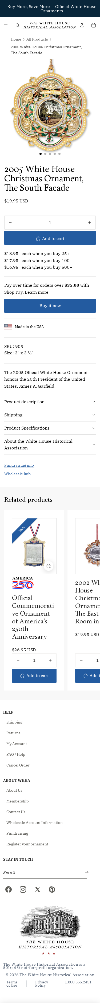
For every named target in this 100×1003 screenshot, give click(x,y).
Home (16, 39)
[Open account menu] (82, 25)
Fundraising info (19, 465)
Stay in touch (18, 859)
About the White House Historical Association (38, 444)
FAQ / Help (15, 754)
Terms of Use (12, 983)
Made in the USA (29, 326)
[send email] (85, 873)
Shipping (13, 414)
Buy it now (50, 305)
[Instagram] (23, 889)
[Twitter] (37, 889)
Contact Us (15, 811)
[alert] (43, 873)
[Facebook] (8, 889)
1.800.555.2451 (78, 982)
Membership (17, 801)
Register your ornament (27, 844)
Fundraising (17, 833)
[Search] (17, 25)
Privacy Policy (41, 983)
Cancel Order (18, 765)
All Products (37, 39)
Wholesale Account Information (34, 822)
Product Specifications (27, 428)
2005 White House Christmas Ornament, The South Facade (46, 50)
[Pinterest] (52, 889)
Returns (13, 733)
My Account (16, 743)
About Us (14, 790)
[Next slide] (90, 600)
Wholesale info (17, 473)
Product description (24, 401)
